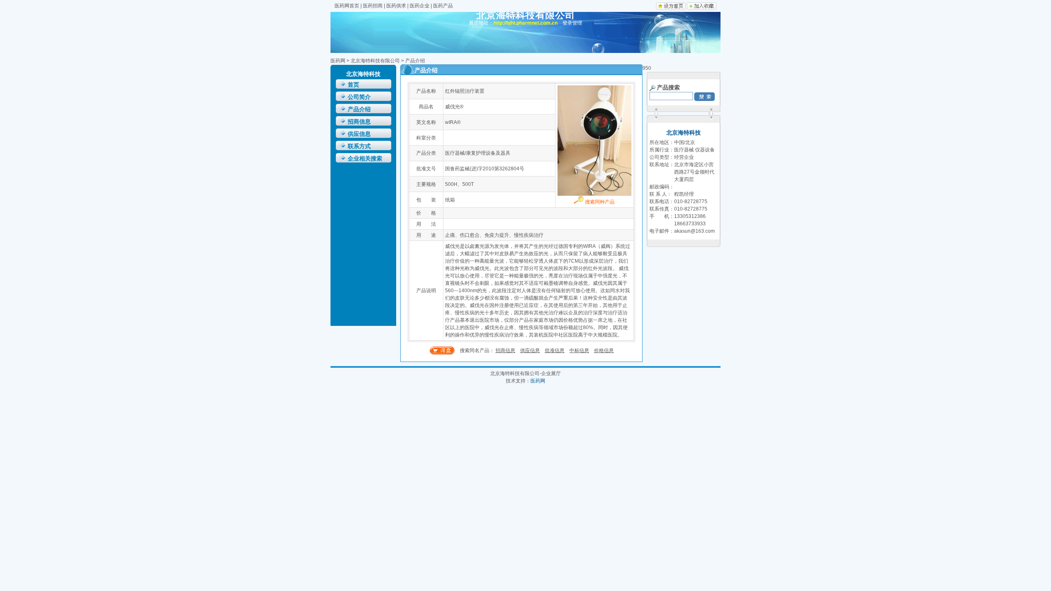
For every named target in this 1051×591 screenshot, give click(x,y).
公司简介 (359, 97)
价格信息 (604, 350)
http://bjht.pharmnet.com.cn (525, 23)
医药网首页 (347, 6)
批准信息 (555, 350)
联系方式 (359, 146)
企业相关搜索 (365, 159)
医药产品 (443, 6)
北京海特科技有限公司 (375, 61)
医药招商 (373, 6)
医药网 (337, 61)
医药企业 (419, 6)
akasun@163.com (694, 231)
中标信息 (579, 350)
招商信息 (359, 122)
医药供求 (396, 6)
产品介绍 (359, 109)
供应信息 (359, 134)
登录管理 (572, 23)
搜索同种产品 (599, 202)
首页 (353, 85)
